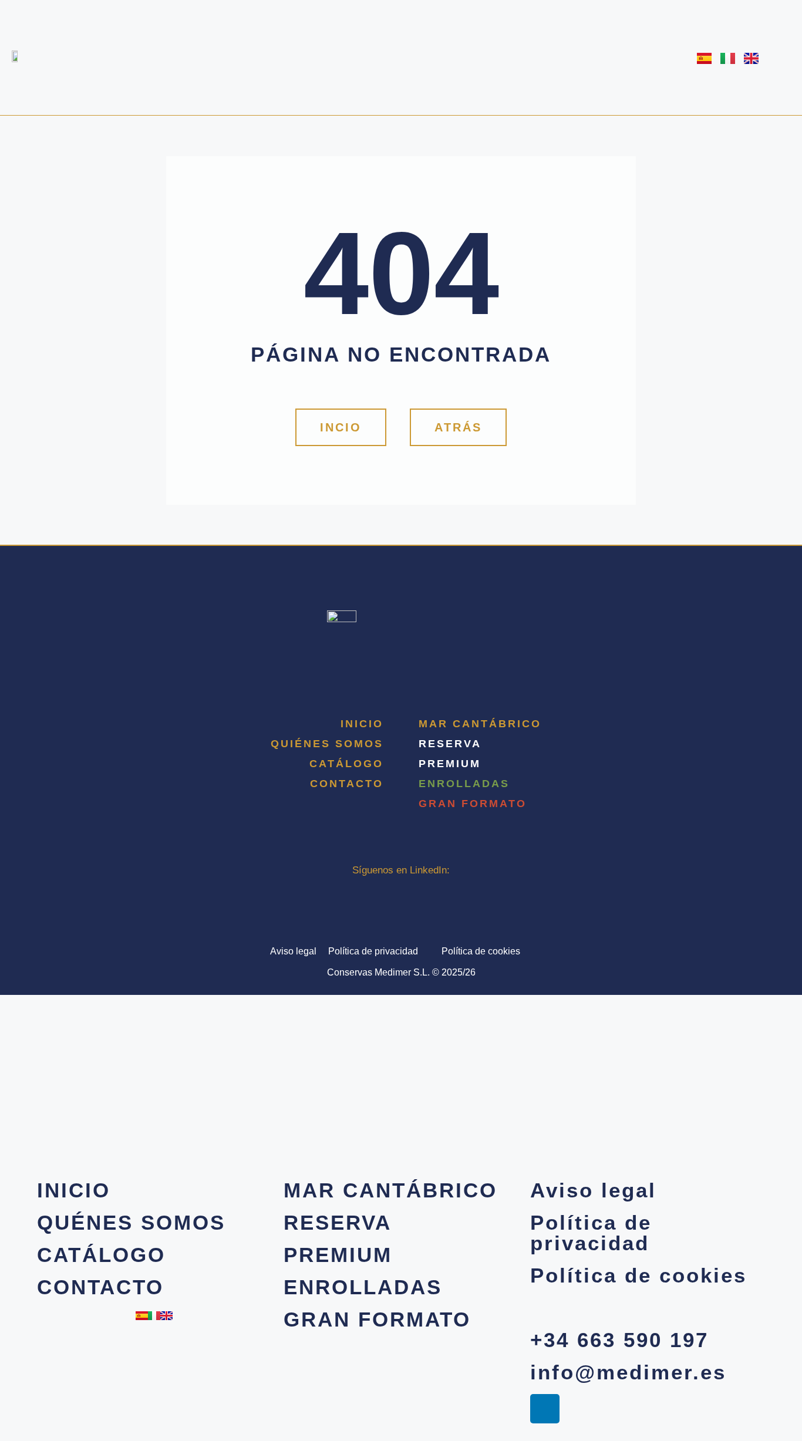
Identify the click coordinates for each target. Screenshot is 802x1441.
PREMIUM (450, 764)
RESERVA (450, 744)
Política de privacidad (373, 951)
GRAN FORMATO (473, 803)
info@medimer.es (628, 1372)
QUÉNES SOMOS (131, 1222)
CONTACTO (346, 783)
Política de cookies (481, 951)
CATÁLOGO (346, 764)
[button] (458, 427)
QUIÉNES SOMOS (327, 744)
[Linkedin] (401, 891)
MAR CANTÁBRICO (480, 724)
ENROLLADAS (464, 783)
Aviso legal (293, 951)
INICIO (362, 724)
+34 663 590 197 (619, 1339)
